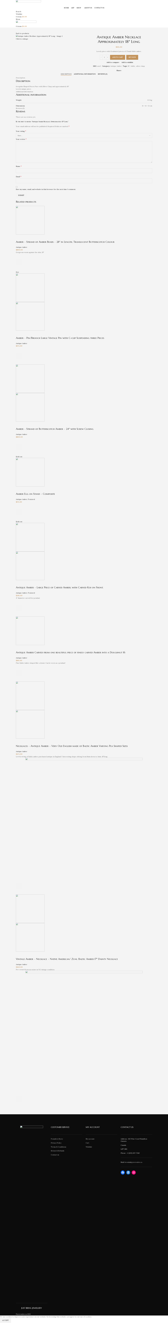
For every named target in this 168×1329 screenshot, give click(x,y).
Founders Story (57, 1139)
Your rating (21, 131)
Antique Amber (116, 66)
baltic (133, 66)
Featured (31, 499)
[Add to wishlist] (19, 256)
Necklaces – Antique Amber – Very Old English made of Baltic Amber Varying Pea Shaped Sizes (72, 746)
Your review (21, 139)
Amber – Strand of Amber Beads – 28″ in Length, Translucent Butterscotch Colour (65, 241)
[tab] (66, 74)
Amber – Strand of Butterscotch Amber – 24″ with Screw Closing (54, 428)
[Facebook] (123, 1172)
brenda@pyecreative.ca (133, 1162)
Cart (87, 1143)
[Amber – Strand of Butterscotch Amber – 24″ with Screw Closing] (30, 378)
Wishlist (89, 1147)
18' (129, 66)
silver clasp (140, 66)
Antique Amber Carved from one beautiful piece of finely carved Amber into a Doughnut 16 (70, 652)
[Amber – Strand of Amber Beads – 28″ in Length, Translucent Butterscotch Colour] (30, 220)
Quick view (19, 268)
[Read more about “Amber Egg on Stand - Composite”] (19, 512)
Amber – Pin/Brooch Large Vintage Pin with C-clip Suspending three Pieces (60, 338)
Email (18, 176)
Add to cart (117, 57)
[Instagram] (134, 1172)
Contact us (55, 1155)
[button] (19, 262)
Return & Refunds (57, 1151)
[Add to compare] (19, 237)
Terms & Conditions (58, 1147)
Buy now (132, 57)
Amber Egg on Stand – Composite (35, 493)
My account (90, 1139)
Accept (5, 1320)
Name (19, 166)
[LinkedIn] (128, 1172)
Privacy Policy (56, 1143)
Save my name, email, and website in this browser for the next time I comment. (46, 189)
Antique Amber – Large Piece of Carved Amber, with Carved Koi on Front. (59, 587)
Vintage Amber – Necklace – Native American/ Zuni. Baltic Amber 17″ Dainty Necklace (67, 959)
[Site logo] (28, 3)
